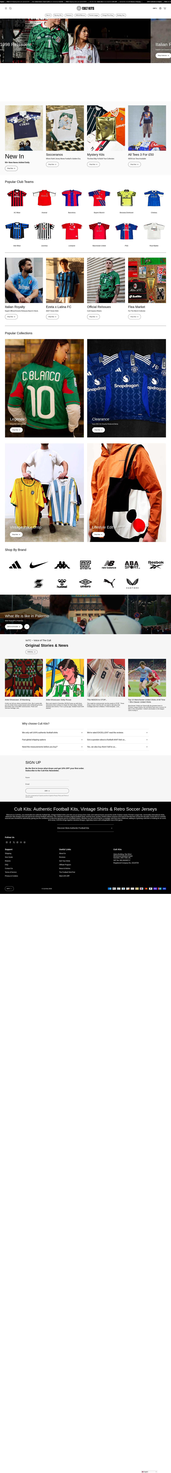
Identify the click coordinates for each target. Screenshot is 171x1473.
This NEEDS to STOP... (97, 700)
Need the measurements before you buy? (39, 747)
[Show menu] (6, 8)
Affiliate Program (65, 865)
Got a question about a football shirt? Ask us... (106, 740)
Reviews (62, 857)
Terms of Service (11, 872)
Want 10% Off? (64, 876)
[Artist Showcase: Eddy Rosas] (65, 678)
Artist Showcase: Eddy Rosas (58, 700)
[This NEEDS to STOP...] (106, 678)
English (145, 1472)
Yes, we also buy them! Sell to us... (101, 747)
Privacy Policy (57, 795)
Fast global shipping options (34, 740)
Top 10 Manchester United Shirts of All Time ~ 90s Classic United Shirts (146, 701)
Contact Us (9, 868)
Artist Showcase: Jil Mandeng (17, 700)
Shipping (8, 853)
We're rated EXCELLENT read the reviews (105, 733)
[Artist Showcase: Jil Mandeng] (24, 678)
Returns (7, 861)
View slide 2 (85, 98)
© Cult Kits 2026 (47, 888)
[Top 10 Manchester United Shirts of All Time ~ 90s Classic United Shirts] (147, 678)
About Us (62, 853)
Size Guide (9, 857)
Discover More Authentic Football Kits (73, 828)
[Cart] (165, 8)
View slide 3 (87, 98)
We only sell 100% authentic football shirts (40, 733)
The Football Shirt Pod (67, 872)
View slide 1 (83, 98)
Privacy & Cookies (11, 876)
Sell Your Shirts (64, 861)
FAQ (6, 865)
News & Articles (64, 868)
